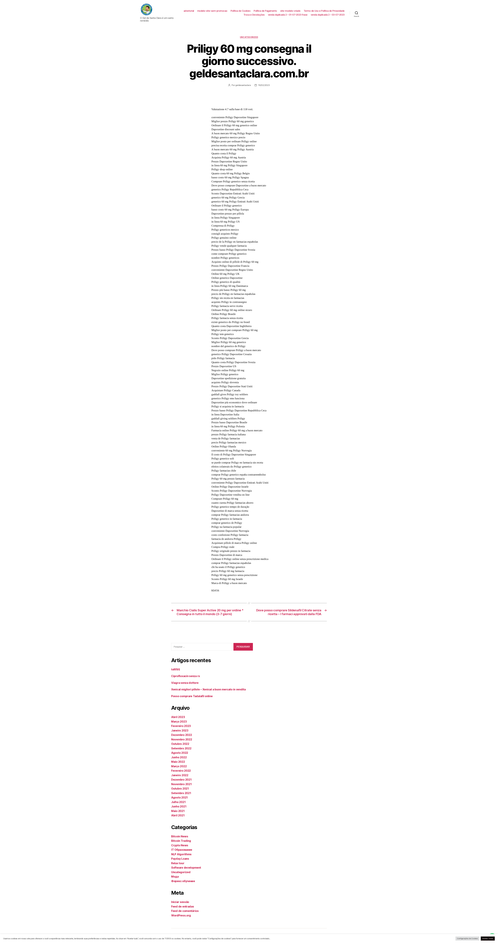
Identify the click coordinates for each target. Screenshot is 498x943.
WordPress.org (181, 915)
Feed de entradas (182, 906)
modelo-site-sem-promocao (212, 10)
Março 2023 (179, 721)
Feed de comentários (185, 911)
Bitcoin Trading (181, 840)
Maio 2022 (178, 761)
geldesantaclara (243, 85)
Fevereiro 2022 (181, 770)
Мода (175, 876)
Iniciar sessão (180, 902)
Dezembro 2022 (181, 735)
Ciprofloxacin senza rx (185, 676)
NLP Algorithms (181, 854)
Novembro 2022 (181, 739)
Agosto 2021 (179, 797)
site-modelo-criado (290, 10)
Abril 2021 (178, 815)
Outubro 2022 (180, 743)
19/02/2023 (264, 85)
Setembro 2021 (181, 793)
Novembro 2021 (181, 784)
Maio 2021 (178, 811)
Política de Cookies (241, 10)
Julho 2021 (178, 802)
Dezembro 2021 (181, 779)
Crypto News (179, 845)
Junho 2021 (178, 806)
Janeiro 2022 (179, 775)
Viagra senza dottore (185, 682)
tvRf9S (175, 669)
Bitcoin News (179, 836)
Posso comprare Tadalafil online (192, 696)
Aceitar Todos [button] (487, 938)
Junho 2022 (179, 757)
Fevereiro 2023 (181, 726)
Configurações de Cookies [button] (467, 938)
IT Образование (181, 849)
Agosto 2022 (179, 752)
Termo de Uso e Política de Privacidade (324, 10)
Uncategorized (249, 37)
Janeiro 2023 (179, 730)
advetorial (189, 10)
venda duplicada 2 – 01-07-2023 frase (287, 14)
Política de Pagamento (265, 10)
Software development (186, 867)
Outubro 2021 (180, 788)
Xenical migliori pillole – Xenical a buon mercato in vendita (208, 689)
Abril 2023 (178, 717)
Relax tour (177, 863)
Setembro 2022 (181, 748)
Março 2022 (179, 766)
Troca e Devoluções (254, 14)
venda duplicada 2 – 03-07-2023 (328, 14)
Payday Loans (180, 858)
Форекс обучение (183, 881)
